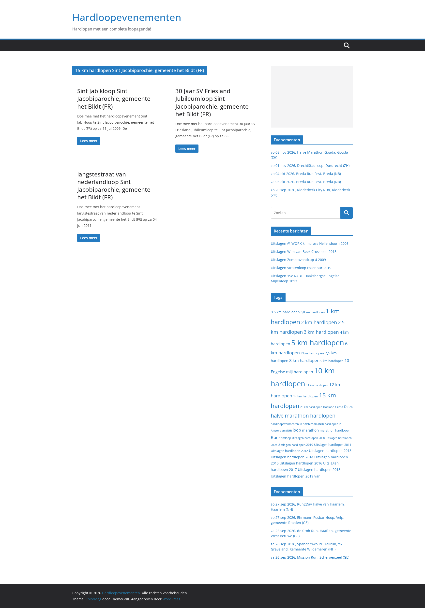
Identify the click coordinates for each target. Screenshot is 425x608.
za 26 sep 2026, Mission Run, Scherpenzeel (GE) (310, 557)
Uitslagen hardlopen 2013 (330, 450)
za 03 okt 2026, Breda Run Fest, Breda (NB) (306, 181)
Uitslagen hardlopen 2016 (301, 463)
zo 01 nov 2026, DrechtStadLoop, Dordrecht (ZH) (310, 165)
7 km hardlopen (312, 353)
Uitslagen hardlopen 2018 (319, 469)
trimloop (285, 438)
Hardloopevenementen (126, 17)
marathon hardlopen (335, 430)
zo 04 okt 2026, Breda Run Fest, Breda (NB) (306, 173)
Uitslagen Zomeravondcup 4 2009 (298, 259)
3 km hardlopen (321, 332)
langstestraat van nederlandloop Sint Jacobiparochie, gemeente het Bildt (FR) (114, 185)
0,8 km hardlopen (313, 312)
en (351, 407)
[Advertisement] (312, 97)
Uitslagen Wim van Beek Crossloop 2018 (303, 251)
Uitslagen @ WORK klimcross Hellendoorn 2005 (310, 243)
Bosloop (328, 407)
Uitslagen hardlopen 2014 (292, 457)
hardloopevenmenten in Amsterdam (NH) (297, 424)
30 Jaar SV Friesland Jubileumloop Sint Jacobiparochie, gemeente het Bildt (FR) (212, 102)
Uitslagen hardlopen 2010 (295, 445)
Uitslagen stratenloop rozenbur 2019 (301, 267)
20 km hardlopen (311, 407)
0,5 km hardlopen (285, 312)
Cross (339, 407)
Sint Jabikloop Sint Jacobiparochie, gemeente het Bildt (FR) (114, 98)
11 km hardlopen (317, 385)
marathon (310, 430)
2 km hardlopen (319, 322)
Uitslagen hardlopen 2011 (332, 445)
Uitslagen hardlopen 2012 (289, 451)
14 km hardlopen (305, 396)
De (346, 406)
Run (274, 437)
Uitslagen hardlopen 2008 (308, 438)
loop (297, 430)
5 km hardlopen (317, 342)
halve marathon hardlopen (303, 415)
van (317, 476)
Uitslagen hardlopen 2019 (292, 476)
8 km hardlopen (304, 360)
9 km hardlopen (332, 361)
